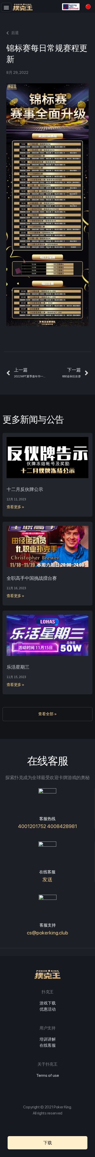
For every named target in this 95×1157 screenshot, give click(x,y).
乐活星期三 (18, 667)
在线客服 (48, 1045)
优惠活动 (48, 1009)
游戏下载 (48, 1003)
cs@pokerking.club (47, 933)
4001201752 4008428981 (47, 826)
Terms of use (47, 1075)
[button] (6, 7)
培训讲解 (48, 1039)
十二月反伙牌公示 (25, 489)
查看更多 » (15, 507)
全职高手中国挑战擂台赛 (32, 578)
